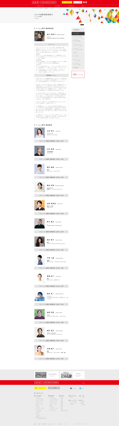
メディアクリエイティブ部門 (40, 408)
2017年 (62, 409)
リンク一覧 (82, 397)
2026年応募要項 (39, 395)
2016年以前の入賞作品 (64, 410)
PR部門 (37, 405)
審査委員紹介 (46, 8)
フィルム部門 (37, 397)
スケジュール (37, 414)
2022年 (62, 402)
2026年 (62, 397)
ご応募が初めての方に (40, 393)
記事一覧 (71, 397)
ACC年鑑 (71, 404)
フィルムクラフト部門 (39, 398)
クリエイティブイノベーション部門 (38, 410)
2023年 (62, 401)
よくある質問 (37, 415)
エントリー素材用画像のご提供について (41, 418)
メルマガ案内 (83, 404)
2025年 (62, 398)
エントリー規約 (38, 411)
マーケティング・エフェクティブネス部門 (39, 401)
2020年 (62, 405)
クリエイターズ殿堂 (73, 401)
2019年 (62, 406)
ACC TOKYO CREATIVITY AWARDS (37, 8)
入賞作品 (62, 395)
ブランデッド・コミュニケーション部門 (39, 404)
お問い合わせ (83, 401)
